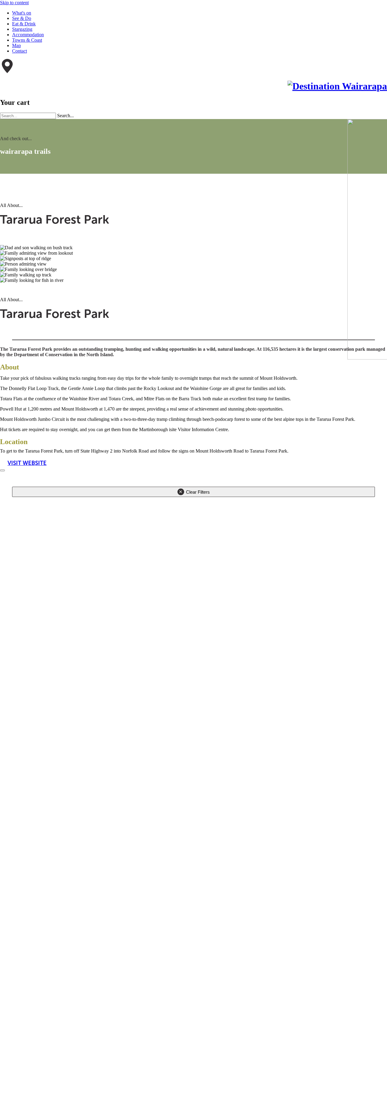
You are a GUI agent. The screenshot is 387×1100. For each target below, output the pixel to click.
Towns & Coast (27, 40)
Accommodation (28, 34)
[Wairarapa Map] (7, 71)
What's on (21, 12)
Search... (65, 115)
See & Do (21, 18)
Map (16, 45)
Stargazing (22, 29)
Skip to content (14, 2)
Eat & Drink (24, 23)
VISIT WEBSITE (27, 463)
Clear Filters (198, 492)
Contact (19, 50)
